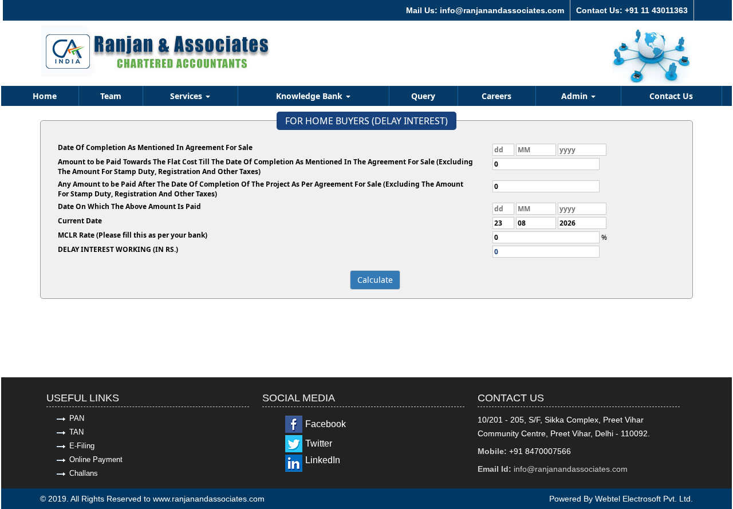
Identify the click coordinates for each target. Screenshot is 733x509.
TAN (76, 432)
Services (187, 95)
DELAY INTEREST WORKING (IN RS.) (118, 249)
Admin (575, 95)
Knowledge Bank (310, 95)
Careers (496, 95)
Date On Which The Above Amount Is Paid (129, 206)
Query (423, 95)
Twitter (318, 443)
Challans (83, 473)
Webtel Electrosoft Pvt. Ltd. (644, 498)
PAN (76, 418)
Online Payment (96, 459)
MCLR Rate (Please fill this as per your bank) (132, 235)
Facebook (325, 424)
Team (110, 95)
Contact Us (671, 95)
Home (45, 95)
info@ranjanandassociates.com (571, 469)
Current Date (80, 221)
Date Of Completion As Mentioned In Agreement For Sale (155, 147)
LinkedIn (322, 460)
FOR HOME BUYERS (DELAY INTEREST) (366, 121)
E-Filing (81, 445)
